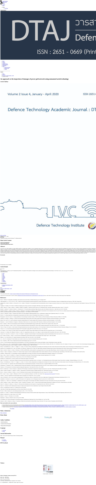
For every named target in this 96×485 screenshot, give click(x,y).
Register (3, 4)
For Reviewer (4, 440)
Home (3, 61)
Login (3, 5)
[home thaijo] (48, 417)
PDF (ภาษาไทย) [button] (3, 235)
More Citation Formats (4, 271)
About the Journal (7, 67)
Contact (5, 69)
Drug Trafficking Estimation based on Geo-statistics (28, 405)
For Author (4, 439)
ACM (3, 273)
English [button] (3, 7)
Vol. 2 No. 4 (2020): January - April (8, 75)
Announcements (5, 63)
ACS (3, 274)
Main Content (4, 2)
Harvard (3, 277)
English (3, 431)
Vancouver (4, 281)
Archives (3, 62)
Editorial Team (6, 68)
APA (3, 275)
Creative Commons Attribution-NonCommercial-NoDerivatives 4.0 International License (24, 293)
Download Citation (3, 283)
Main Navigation (5, 1)
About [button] (3, 66)
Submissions (4, 65)
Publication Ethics (5, 64)
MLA (3, 279)
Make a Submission (3, 412)
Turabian (3, 280)
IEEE (3, 278)
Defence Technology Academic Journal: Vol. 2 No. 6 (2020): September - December (62, 406)
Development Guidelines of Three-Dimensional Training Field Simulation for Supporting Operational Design (31, 406)
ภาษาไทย (6, 8)
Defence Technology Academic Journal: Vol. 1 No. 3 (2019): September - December (50, 405)
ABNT (3, 276)
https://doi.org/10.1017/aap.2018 (50, 373)
